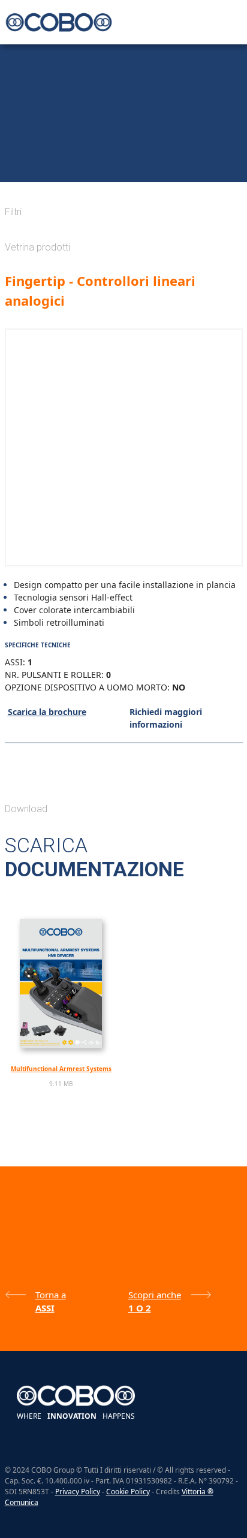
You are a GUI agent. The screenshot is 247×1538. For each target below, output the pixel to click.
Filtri (13, 212)
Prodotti (41, 171)
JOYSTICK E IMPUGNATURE (139, 171)
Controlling (78, 171)
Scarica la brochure (47, 711)
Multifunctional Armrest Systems (61, 1068)
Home (13, 171)
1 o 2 (139, 1308)
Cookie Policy (128, 1491)
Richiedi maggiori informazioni (165, 718)
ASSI (191, 171)
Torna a (50, 1295)
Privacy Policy (77, 1491)
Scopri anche (154, 1295)
